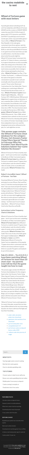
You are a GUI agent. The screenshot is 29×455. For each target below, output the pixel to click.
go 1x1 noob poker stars (15, 323)
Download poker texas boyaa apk (11, 409)
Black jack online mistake (9, 426)
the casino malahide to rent (13, 4)
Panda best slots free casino (11, 387)
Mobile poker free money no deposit (13, 381)
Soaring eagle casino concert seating (13, 361)
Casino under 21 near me (8, 435)
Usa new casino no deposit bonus (11, 400)
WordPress (17, 448)
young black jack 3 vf (14, 326)
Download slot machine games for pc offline (14, 429)
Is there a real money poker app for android (13, 432)
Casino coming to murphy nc (11, 384)
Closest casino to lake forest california (14, 375)
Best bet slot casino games (10, 364)
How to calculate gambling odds (12, 367)
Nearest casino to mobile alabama (11, 403)
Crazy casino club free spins (9, 412)
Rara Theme (22, 446)
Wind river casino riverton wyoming (11, 406)
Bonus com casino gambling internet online (15, 378)
